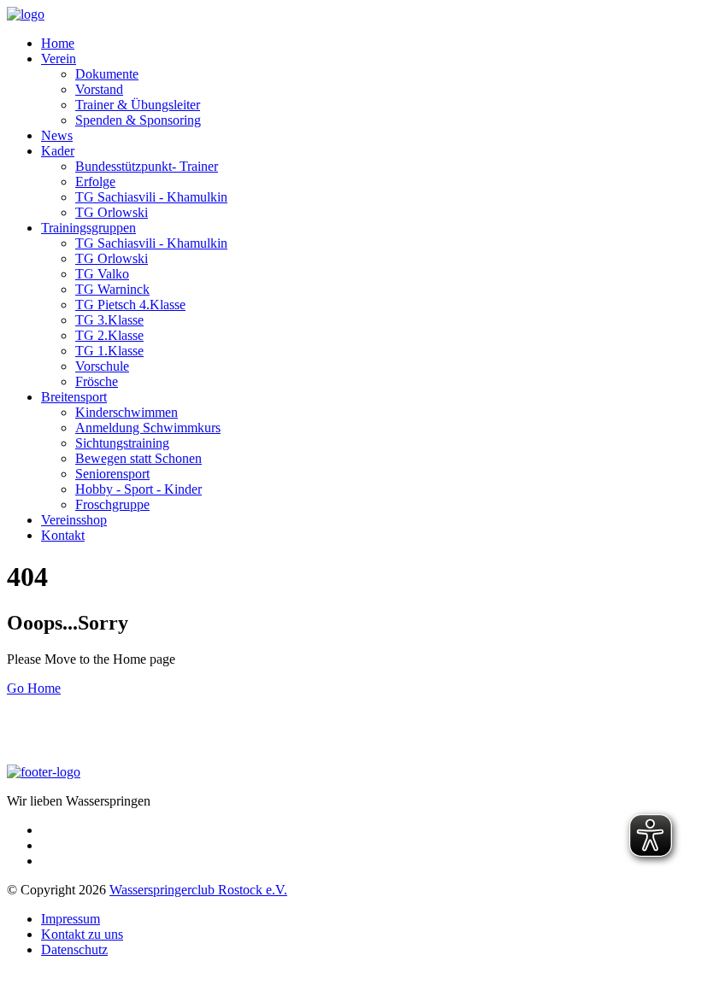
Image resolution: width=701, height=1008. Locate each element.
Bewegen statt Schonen (138, 458)
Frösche (96, 381)
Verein (58, 58)
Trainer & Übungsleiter (137, 104)
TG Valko (102, 274)
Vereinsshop (74, 520)
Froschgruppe (112, 504)
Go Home (34, 688)
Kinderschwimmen (126, 412)
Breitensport (74, 397)
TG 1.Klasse (109, 350)
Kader (57, 151)
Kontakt (63, 535)
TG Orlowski (111, 212)
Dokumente (106, 74)
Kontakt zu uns (82, 934)
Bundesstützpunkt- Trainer (146, 166)
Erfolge (95, 181)
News (57, 135)
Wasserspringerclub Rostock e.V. (198, 889)
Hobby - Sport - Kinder (138, 489)
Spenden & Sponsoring (138, 120)
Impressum (70, 918)
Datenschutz (74, 949)
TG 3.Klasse (109, 320)
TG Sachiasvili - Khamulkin (151, 197)
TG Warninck (112, 289)
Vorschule (102, 366)
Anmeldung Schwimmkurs (148, 427)
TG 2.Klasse (109, 335)
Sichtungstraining (122, 443)
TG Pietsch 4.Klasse (130, 304)
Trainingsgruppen (88, 227)
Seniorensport (112, 473)
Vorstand (99, 89)
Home (57, 43)
